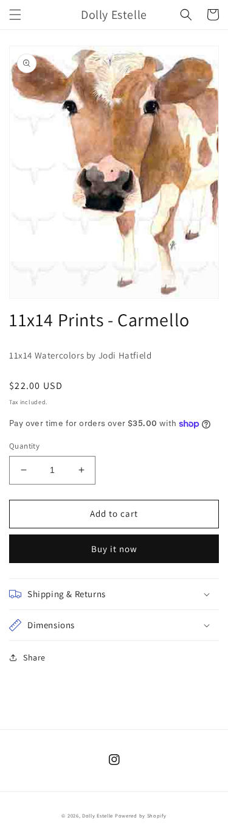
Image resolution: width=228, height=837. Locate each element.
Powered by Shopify (141, 815)
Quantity (24, 446)
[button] (15, 14)
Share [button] (34, 657)
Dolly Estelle (97, 815)
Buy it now (114, 549)
